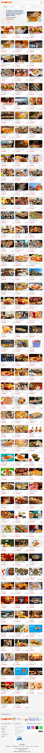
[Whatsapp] (41, 727)
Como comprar (3, 732)
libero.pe (27, 746)
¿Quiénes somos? (4, 726)
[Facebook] (28, 727)
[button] (41, 16)
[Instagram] (32, 727)
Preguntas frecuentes (4, 734)
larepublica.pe (8, 746)
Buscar (40, 731)
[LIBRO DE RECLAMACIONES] (19, 738)
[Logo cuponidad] (6, 2)
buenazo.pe (36, 746)
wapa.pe (31, 746)
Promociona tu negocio (3, 736)
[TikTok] (36, 727)
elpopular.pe (23, 746)
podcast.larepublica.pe (15, 746)
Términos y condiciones (3, 729)
